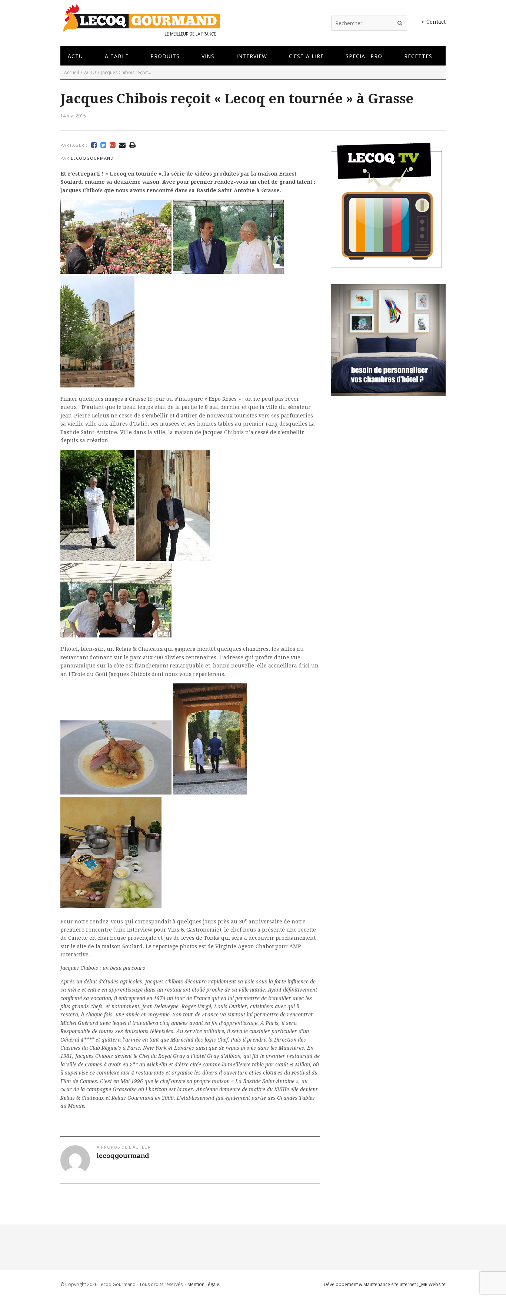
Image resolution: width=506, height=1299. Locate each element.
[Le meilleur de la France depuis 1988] (141, 32)
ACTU (90, 72)
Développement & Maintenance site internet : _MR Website (385, 1284)
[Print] (132, 145)
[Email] (122, 145)
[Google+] (112, 145)
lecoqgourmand (92, 158)
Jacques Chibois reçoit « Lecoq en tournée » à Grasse (236, 99)
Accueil (71, 72)
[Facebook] (94, 145)
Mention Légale (203, 1284)
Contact (436, 22)
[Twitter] (103, 145)
